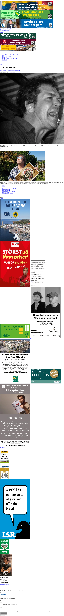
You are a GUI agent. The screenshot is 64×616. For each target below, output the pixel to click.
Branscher (8, 58)
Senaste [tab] (3, 185)
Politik (16, 54)
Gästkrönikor (9, 56)
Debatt (3, 56)
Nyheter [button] (3, 53)
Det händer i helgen (5, 192)
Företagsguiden (2, 447)
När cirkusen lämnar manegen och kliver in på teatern (10, 188)
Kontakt (21, 61)
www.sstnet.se (2, 596)
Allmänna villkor (5, 61)
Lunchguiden (4, 59)
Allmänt (3, 54)
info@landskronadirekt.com (4, 584)
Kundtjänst (18, 61)
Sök (1, 607)
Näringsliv (11, 54)
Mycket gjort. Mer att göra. (7, 193)
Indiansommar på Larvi (6, 148)
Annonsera (10, 61)
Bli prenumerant (14, 61)
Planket (6, 56)
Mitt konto (4, 62)
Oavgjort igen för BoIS (6, 190)
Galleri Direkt (4, 60)
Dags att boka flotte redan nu (7, 189)
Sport (18, 54)
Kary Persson (11, 150)
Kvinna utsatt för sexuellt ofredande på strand (9, 194)
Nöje (14, 54)
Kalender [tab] (3, 186)
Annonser (2, 0)
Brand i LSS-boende (5, 187)
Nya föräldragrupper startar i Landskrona (8, 191)
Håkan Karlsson (12, 72)
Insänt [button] (3, 55)
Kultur (9, 54)
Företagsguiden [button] (4, 57)
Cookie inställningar (12, 598)
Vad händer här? (5, 195)
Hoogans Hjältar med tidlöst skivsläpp (10, 70)
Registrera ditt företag (13, 58)
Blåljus (6, 54)
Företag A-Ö (4, 58)
